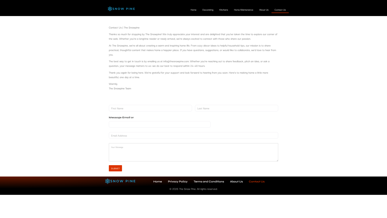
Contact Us (280, 9)
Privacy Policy (178, 181)
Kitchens (223, 9)
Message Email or (121, 117)
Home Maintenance (243, 9)
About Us (263, 9)
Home (193, 9)
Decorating (207, 9)
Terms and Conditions (209, 181)
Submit (115, 168)
